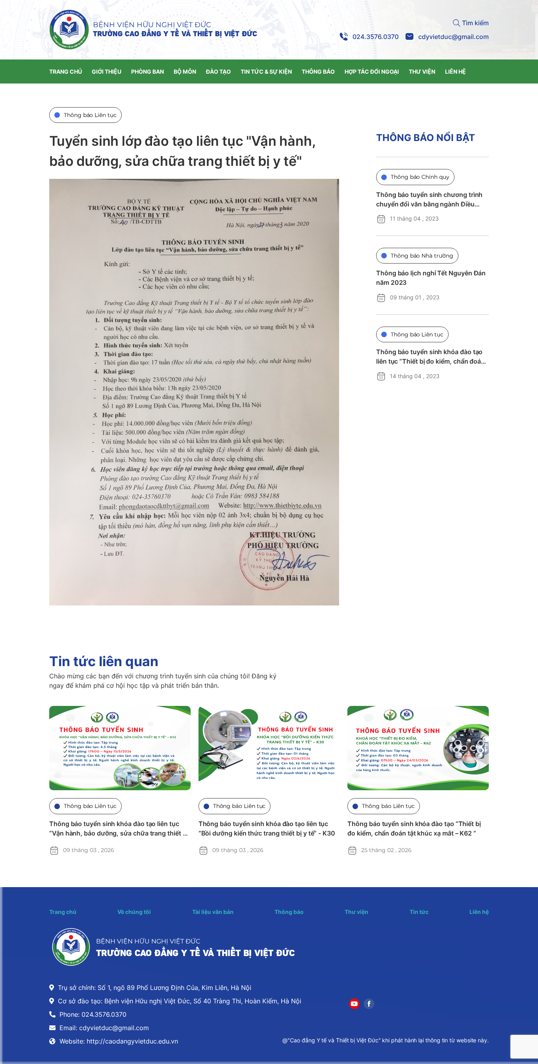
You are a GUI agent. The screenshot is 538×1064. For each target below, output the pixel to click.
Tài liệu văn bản (213, 911)
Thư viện (356, 911)
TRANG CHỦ (65, 71)
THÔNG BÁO (318, 71)
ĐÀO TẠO (218, 71)
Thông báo (289, 911)
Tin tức (419, 911)
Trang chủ (62, 911)
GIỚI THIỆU (106, 71)
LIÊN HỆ (455, 71)
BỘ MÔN (185, 71)
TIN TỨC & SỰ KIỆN (266, 71)
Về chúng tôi (134, 911)
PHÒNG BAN (147, 71)
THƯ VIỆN (422, 71)
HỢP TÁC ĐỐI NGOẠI (372, 71)
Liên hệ (479, 911)
